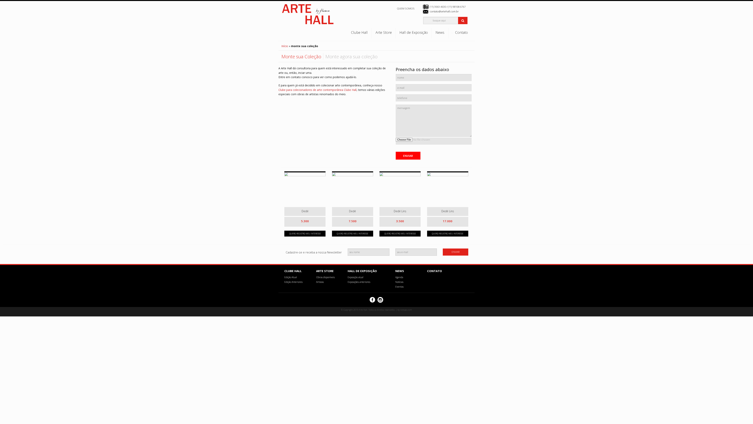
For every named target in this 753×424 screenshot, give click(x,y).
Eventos (399, 286)
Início (284, 46)
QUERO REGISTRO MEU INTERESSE (305, 233)
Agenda (399, 277)
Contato (461, 32)
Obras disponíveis (325, 277)
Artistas (320, 282)
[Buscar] (462, 20)
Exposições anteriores (359, 282)
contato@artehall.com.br (444, 11)
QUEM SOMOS (406, 8)
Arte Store (384, 32)
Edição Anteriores (293, 282)
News (440, 32)
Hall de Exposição (413, 32)
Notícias (399, 282)
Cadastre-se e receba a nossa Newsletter (314, 252)
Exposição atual (355, 277)
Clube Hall (359, 32)
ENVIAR (408, 156)
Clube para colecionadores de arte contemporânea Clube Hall (317, 90)
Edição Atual (290, 277)
